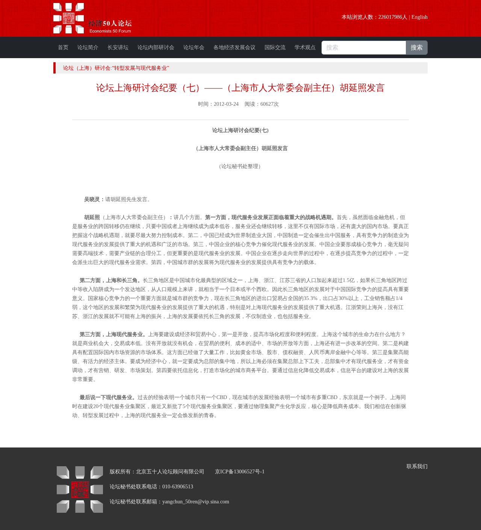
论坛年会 (193, 47)
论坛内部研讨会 (156, 47)
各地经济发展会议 (234, 47)
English (419, 17)
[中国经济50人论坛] (101, 18)
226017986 (390, 17)
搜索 (417, 47)
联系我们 (417, 466)
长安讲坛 (118, 47)
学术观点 (305, 47)
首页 (63, 47)
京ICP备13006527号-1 (240, 471)
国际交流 (275, 47)
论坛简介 (87, 47)
